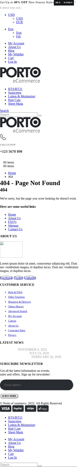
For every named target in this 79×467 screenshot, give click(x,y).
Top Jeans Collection (14, 353)
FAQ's (12, 222)
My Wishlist (15, 54)
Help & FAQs (15, 292)
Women (68, 2)
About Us (14, 47)
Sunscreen (14, 92)
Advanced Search (17, 311)
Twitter (18, 277)
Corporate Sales (16, 330)
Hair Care (14, 100)
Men (58, 2)
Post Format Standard (15, 357)
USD (11, 15)
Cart (11, 58)
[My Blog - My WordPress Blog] (20, 82)
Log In (12, 61)
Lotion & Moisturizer (21, 96)
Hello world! (8, 349)
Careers (12, 320)
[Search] (40, 115)
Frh (18, 36)
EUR (19, 22)
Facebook (6, 277)
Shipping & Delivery (19, 301)
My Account (16, 43)
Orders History (16, 306)
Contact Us (15, 229)
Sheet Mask (15, 103)
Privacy (12, 335)
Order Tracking (16, 296)
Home (12, 214)
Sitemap (13, 225)
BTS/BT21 (15, 89)
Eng (10, 29)
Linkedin (30, 277)
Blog (11, 50)
